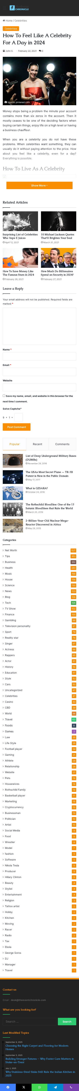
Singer (8, 643)
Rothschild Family (15, 789)
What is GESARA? (37, 488)
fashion (9, 853)
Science (10, 585)
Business (10, 562)
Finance (9, 614)
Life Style (10, 743)
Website (7, 380)
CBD (7, 707)
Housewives (12, 783)
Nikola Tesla (12, 865)
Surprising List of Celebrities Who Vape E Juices (20, 236)
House (8, 579)
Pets (7, 778)
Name (7, 349)
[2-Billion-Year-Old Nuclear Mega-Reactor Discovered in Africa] (13, 525)
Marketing (11, 801)
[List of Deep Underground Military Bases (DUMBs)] (13, 461)
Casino (9, 701)
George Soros (13, 952)
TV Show (10, 608)
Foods (8, 725)
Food (8, 836)
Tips (7, 556)
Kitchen (9, 917)
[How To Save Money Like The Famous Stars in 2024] (20, 258)
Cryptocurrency (14, 807)
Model (8, 848)
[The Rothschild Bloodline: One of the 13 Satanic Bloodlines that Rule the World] (13, 509)
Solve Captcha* (12, 408)
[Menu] (4, 9)
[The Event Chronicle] (19, 8)
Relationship (12, 766)
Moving (9, 923)
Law (7, 737)
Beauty (9, 882)
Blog (7, 596)
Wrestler (10, 842)
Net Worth (11, 550)
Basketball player (15, 795)
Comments (62, 444)
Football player (13, 748)
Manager (10, 964)
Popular (15, 444)
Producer (10, 871)
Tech (8, 602)
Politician (10, 818)
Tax (7, 941)
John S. (9, 51)
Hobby (9, 912)
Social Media (12, 830)
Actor (8, 661)
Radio (8, 935)
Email (7, 365)
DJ (6, 958)
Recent (37, 444)
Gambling (10, 620)
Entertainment (13, 894)
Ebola (8, 947)
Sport (8, 631)
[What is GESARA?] (13, 493)
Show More (38, 185)
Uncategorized (13, 690)
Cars (7, 684)
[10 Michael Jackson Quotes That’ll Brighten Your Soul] (58, 221)
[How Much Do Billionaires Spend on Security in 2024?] (58, 258)
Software (10, 859)
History (9, 666)
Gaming (9, 754)
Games (9, 731)
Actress (9, 649)
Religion (9, 900)
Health (9, 567)
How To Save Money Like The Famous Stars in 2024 (18, 273)
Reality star (11, 637)
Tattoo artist (12, 906)
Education (11, 672)
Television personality (17, 626)
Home (8, 20)
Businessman (13, 813)
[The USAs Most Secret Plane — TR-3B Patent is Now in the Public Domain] (13, 477)
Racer (8, 929)
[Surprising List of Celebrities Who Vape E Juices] (20, 221)
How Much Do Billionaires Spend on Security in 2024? (57, 273)
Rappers (10, 655)
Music (8, 573)
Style (8, 678)
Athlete (9, 760)
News (8, 591)
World (8, 713)
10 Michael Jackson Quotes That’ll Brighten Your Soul (57, 236)
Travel (8, 719)
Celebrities (21, 20)
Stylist (8, 888)
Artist (8, 824)
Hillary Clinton (13, 877)
